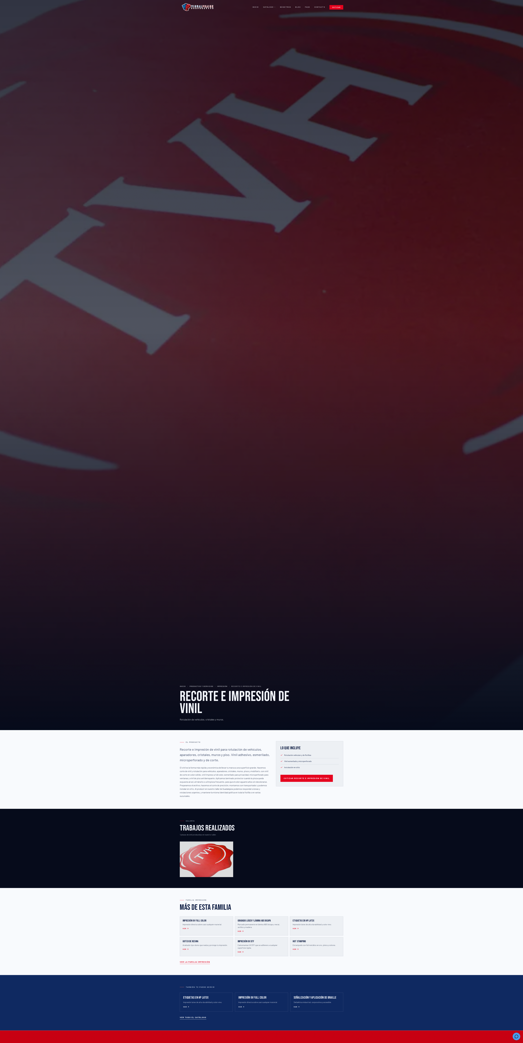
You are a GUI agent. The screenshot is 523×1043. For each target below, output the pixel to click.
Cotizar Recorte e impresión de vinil (307, 778)
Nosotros (285, 7)
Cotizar (336, 7)
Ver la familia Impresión (195, 962)
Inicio (255, 7)
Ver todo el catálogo (193, 1017)
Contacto (319, 7)
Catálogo (268, 7)
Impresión (222, 686)
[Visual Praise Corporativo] (197, 7)
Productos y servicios (201, 686)
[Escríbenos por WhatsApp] (516, 1036)
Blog (298, 7)
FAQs (307, 7)
